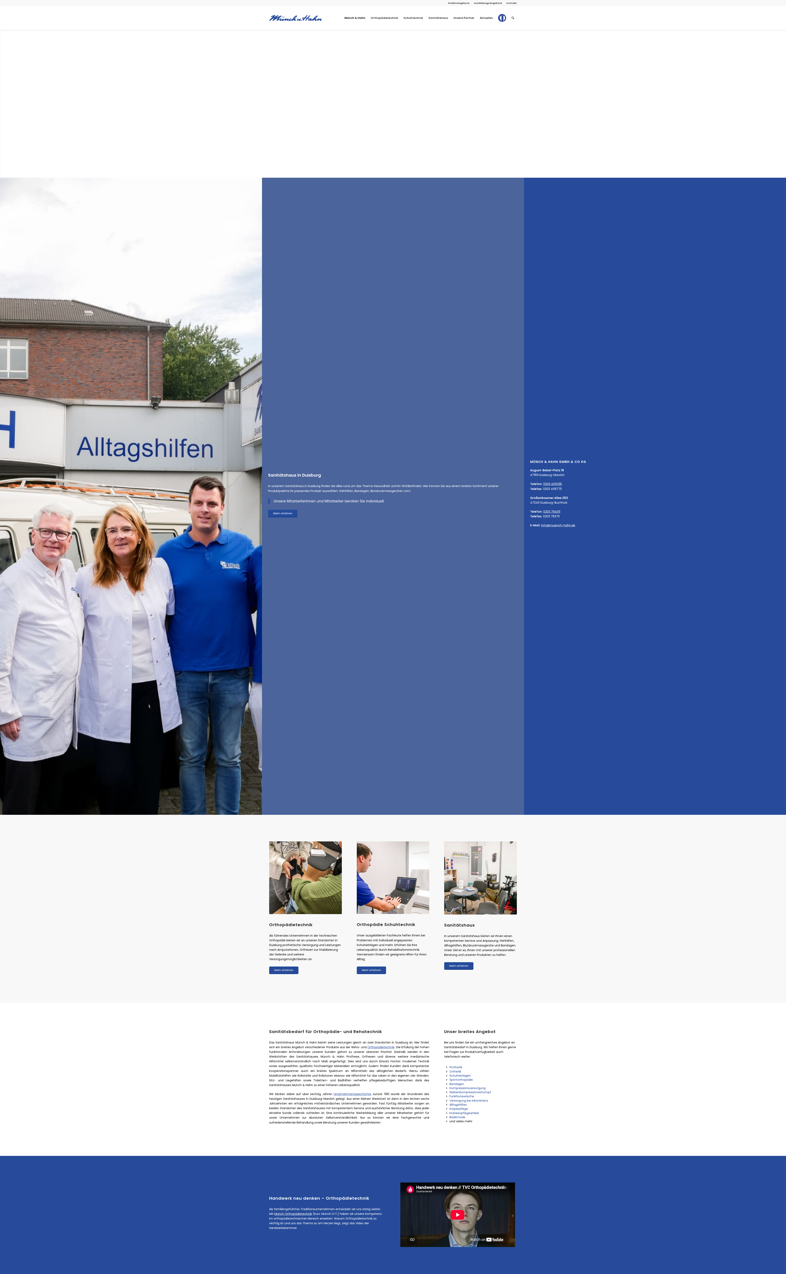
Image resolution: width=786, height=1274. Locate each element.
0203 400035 (552, 484)
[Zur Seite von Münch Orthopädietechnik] (502, 21)
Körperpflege (458, 1109)
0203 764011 (551, 512)
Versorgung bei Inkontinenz (468, 1101)
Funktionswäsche (461, 1096)
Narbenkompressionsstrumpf (470, 1092)
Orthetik (455, 1071)
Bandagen (456, 1084)
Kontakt (511, 3)
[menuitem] (459, 3)
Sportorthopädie (461, 1080)
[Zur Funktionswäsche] (447, 1096)
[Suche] (513, 18)
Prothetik (455, 1067)
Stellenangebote (459, 3)
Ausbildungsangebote (488, 3)
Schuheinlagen (460, 1076)
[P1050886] (480, 878)
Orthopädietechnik (380, 1047)
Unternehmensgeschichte (352, 1094)
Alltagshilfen (458, 1105)
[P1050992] (305, 877)
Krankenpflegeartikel (464, 1113)
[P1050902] (393, 877)
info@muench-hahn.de (558, 525)
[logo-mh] (295, 18)
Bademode (457, 1117)
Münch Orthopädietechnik (293, 1214)
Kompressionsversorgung (467, 1088)
